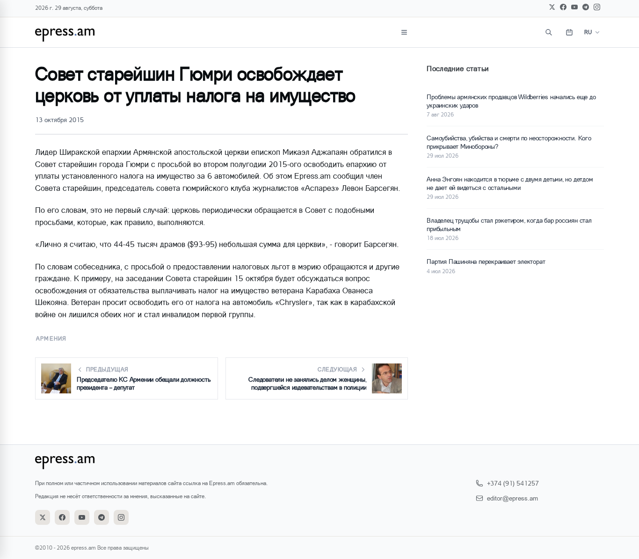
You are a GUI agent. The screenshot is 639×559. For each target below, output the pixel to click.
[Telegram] (585, 7)
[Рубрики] (404, 32)
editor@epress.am (512, 498)
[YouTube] (574, 7)
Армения (51, 338)
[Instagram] (597, 7)
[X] (552, 7)
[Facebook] (563, 7)
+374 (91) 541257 (513, 483)
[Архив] (569, 32)
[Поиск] (548, 32)
